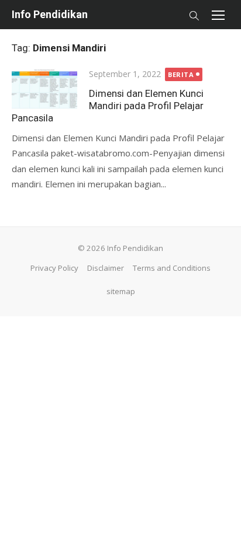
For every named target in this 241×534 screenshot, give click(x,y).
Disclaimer (105, 268)
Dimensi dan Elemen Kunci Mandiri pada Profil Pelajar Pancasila (108, 106)
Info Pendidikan (50, 14)
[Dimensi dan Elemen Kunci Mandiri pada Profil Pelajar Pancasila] (44, 88)
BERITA (181, 74)
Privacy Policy (54, 268)
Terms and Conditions (172, 268)
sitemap (120, 291)
